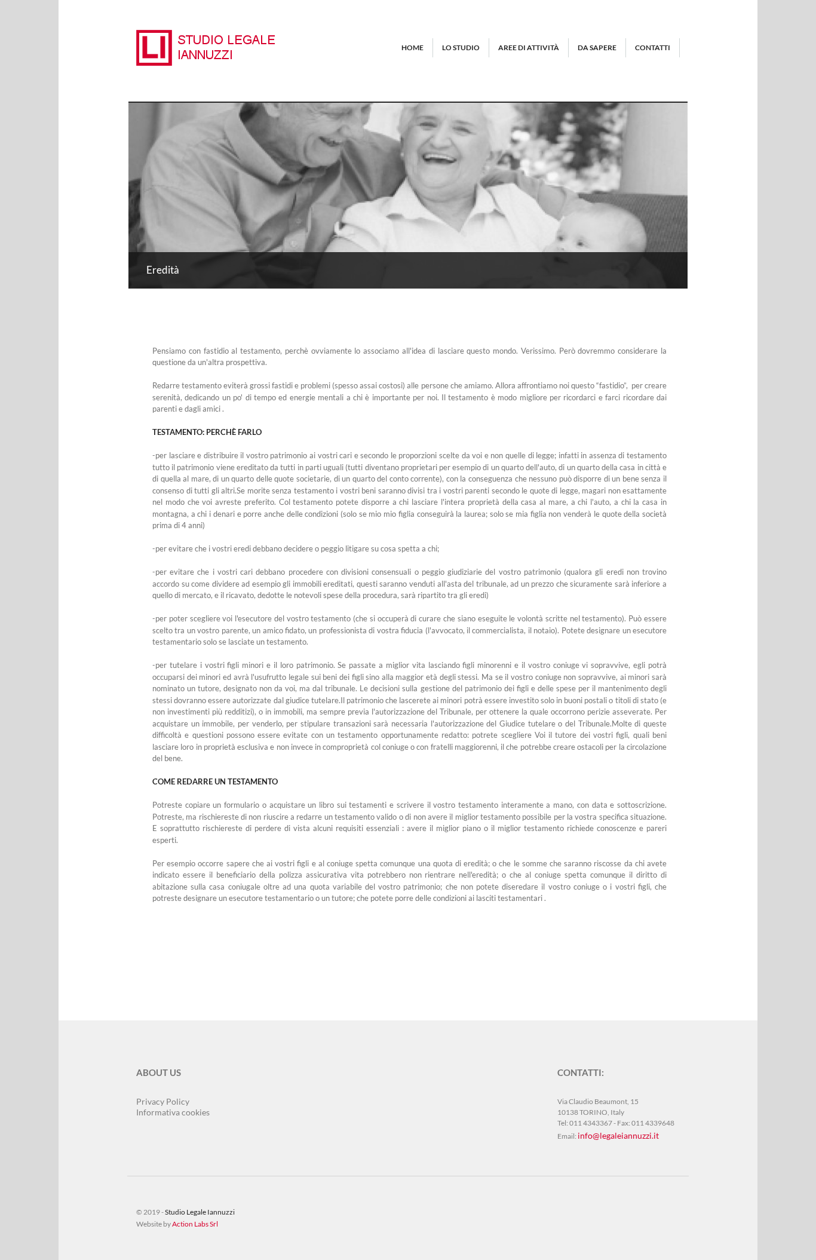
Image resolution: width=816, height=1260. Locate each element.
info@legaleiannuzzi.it (618, 1135)
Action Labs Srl (195, 1223)
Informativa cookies (173, 1112)
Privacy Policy (162, 1101)
